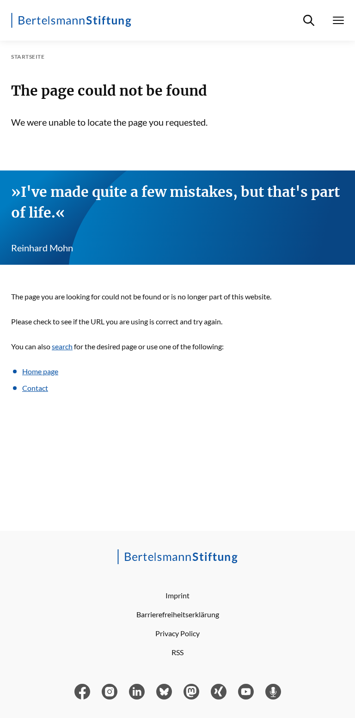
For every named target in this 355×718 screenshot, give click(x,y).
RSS (177, 652)
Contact (35, 387)
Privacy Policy (177, 633)
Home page (40, 371)
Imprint (177, 595)
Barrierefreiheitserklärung (177, 614)
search (62, 346)
